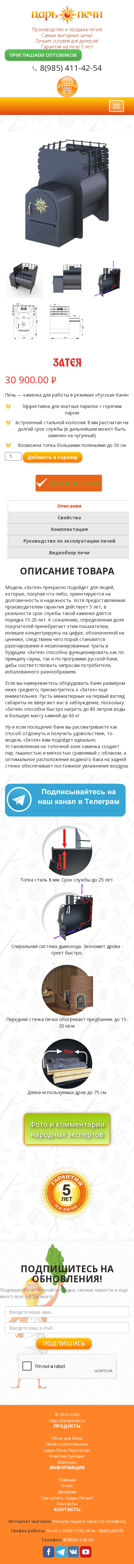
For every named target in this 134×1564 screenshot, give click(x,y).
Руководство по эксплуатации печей (69, 541)
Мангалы (67, 1462)
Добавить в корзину (52, 457)
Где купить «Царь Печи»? (67, 1498)
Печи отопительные (67, 1444)
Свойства (69, 517)
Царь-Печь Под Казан (67, 1450)
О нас (67, 1485)
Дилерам (67, 1492)
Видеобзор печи (69, 552)
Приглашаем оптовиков (43, 55)
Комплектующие (67, 1456)
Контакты (67, 1504)
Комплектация (69, 529)
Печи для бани (67, 1438)
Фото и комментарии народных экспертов (67, 1129)
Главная (67, 1480)
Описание (69, 506)
